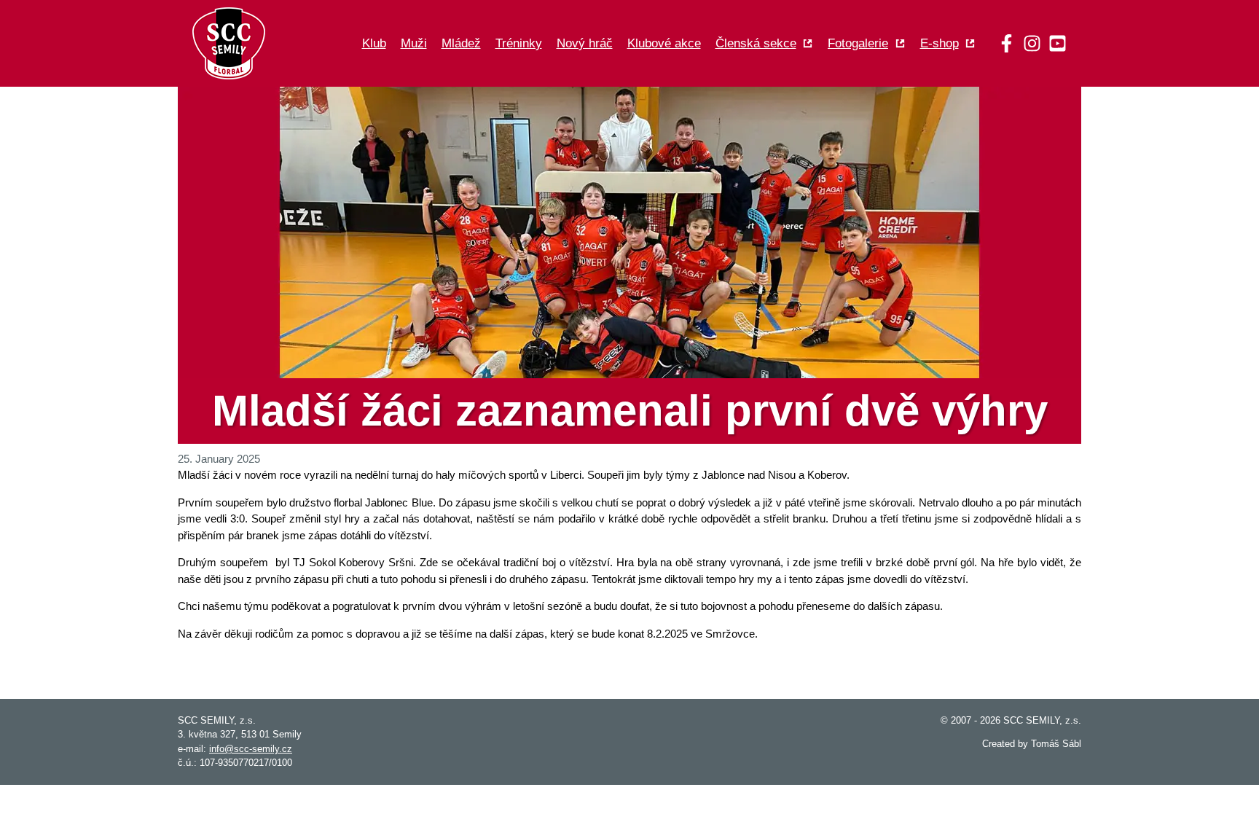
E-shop (939, 43)
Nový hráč (585, 43)
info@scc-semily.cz (250, 748)
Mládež (461, 43)
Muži (414, 43)
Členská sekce (755, 43)
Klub (374, 43)
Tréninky (518, 43)
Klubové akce (664, 43)
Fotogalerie (858, 43)
